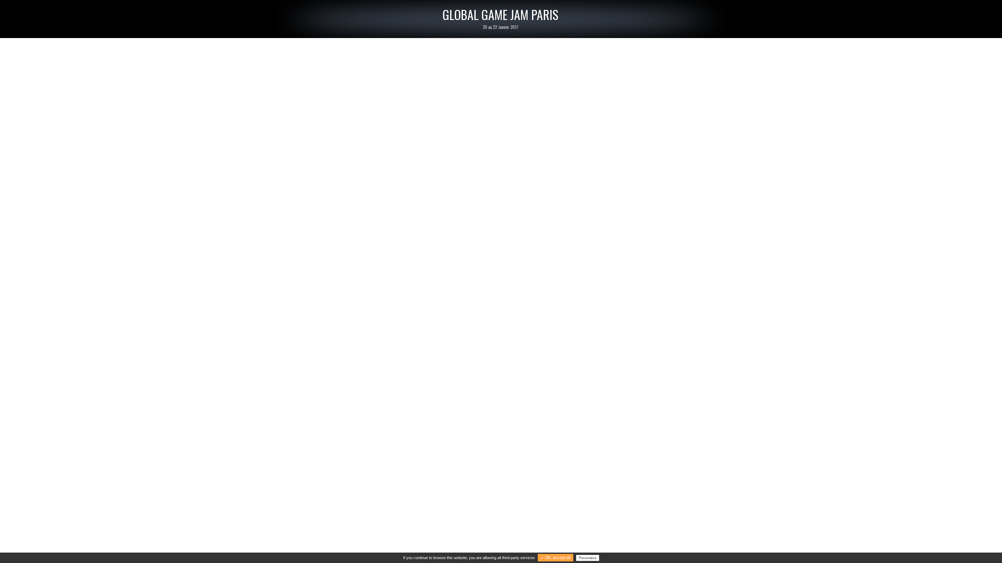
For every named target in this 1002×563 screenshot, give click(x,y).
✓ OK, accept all (555, 557)
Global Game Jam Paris (500, 14)
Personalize (588, 558)
